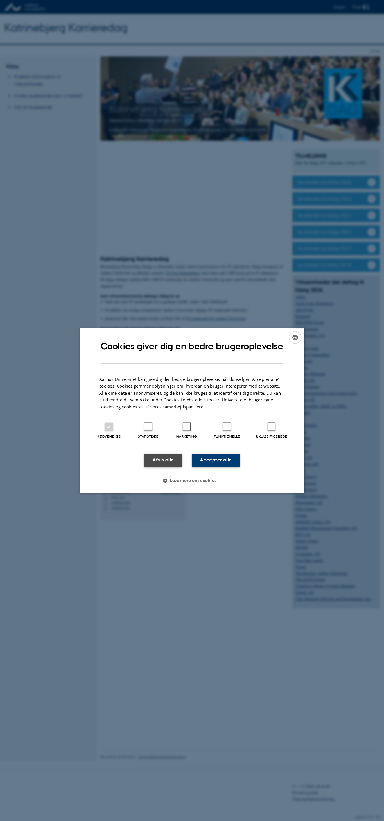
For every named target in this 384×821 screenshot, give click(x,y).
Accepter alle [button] (216, 460)
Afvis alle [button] (163, 460)
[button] (191, 480)
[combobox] (295, 337)
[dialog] (192, 410)
